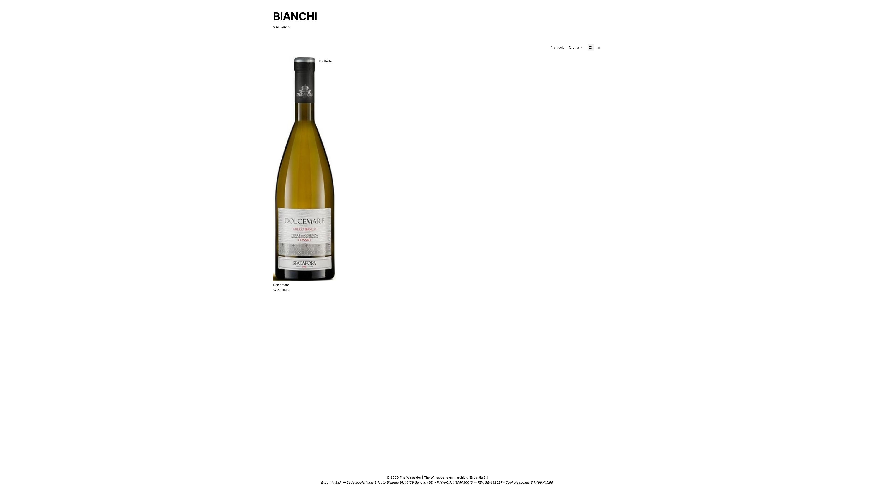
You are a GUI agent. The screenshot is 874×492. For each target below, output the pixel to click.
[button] (576, 47)
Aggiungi (332, 273)
